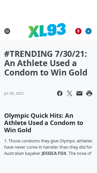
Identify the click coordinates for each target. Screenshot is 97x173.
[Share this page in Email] (79, 93)
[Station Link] (46, 31)
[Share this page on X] (69, 93)
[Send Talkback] (78, 31)
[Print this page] (89, 93)
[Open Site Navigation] (7, 31)
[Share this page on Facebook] (59, 93)
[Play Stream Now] (88, 31)
